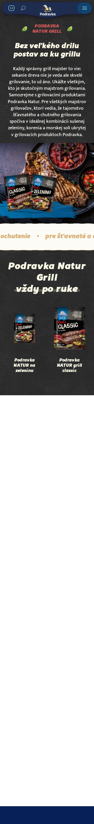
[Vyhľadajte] (23, 8)
